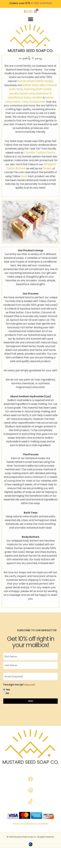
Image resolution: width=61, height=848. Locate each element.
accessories (37, 102)
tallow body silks (34, 85)
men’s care (20, 102)
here (24, 176)
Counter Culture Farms (39, 152)
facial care (27, 93)
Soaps (47, 168)
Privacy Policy (20, 823)
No (7, 693)
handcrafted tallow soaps (35, 81)
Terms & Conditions (38, 823)
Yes (8, 689)
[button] (30, 19)
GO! (30, 701)
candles (36, 97)
